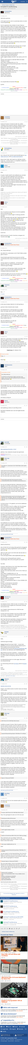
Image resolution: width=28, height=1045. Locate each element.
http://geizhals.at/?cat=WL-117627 (8, 449)
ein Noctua (16, 663)
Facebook (23, 1026)
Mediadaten (12, 1039)
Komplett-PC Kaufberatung (10, 901)
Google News (5, 1029)
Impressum (3, 1039)
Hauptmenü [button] (2, 2)
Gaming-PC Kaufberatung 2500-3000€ (13, 917)
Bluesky (16, 1026)
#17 (26, 683)
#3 (26, 153)
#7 (26, 289)
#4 (26, 170)
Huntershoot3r (6, 918)
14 (3, 1004)
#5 (26, 206)
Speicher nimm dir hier (6, 686)
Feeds (3, 1026)
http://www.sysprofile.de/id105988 (7, 534)
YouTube (4, 1031)
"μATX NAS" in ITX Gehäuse (10, 675)
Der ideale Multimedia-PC (17, 156)
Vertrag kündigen (4, 1041)
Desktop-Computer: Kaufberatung (16, 902)
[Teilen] (25, 16)
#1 (26, 16)
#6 (26, 248)
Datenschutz (17, 1041)
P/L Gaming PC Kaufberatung (11, 911)
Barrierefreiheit (11, 1041)
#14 (26, 542)
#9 (26, 336)
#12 (26, 447)
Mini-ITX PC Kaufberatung (10, 906)
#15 (26, 601)
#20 (26, 809)
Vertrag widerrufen (18, 1039)
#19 (26, 798)
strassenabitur (4, 8)
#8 (26, 302)
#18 (26, 718)
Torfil (4, 907)
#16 (26, 636)
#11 (26, 405)
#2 (26, 121)
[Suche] (27, 1)
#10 (26, 369)
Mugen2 (25, 663)
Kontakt (7, 1039)
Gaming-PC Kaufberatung (10, 922)
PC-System (3, 294)
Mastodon (21, 1029)
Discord (9, 1026)
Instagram (13, 1029)
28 (3, 980)
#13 (26, 463)
